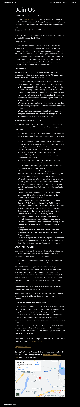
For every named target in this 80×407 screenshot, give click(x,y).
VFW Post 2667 (10, 2)
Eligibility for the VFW (23, 347)
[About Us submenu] (75, 2)
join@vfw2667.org (32, 19)
